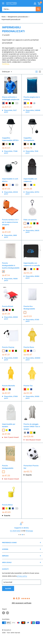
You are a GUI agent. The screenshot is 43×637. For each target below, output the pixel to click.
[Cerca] (38, 9)
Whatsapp (29, 531)
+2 (16, 103)
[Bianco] (25, 223)
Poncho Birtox (7, 505)
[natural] (3, 472)
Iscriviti (8, 588)
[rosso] (7, 103)
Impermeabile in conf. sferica (10, 180)
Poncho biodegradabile (7, 467)
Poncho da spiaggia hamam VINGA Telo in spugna (32, 426)
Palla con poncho (30, 220)
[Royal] (10, 430)
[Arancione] (3, 228)
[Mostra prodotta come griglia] (36, 72)
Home (4, 17)
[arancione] (7, 185)
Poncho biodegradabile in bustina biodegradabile (10, 265)
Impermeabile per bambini (8, 425)
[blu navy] (13, 144)
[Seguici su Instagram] (7, 612)
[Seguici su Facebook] (3, 612)
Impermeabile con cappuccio (30, 180)
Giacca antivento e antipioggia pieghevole (10, 98)
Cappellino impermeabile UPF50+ (10, 139)
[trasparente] (34, 103)
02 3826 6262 (15, 531)
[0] (39, 3)
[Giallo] (31, 223)
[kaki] (7, 144)
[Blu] (28, 223)
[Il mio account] (35, 3)
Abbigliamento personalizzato (18, 17)
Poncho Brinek (7, 306)
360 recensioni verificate (21, 603)
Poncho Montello (8, 386)
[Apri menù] (3, 3)
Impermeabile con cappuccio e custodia (32, 264)
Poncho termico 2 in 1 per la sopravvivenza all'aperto (10, 222)
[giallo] (28, 103)
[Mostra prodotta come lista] (40, 72)
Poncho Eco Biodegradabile (29, 307)
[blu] (3, 103)
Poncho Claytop (8, 347)
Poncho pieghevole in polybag (32, 98)
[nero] (7, 310)
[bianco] (10, 185)
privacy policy (22, 576)
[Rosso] (37, 223)
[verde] (13, 103)
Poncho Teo (28, 386)
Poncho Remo (29, 347)
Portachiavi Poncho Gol (31, 467)
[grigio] (25, 433)
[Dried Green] (7, 228)
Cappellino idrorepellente (29, 139)
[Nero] (10, 103)
